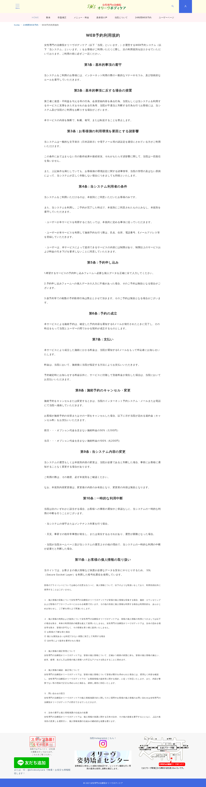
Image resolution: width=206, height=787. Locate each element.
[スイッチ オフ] (172, 6)
